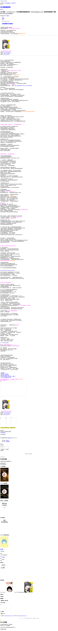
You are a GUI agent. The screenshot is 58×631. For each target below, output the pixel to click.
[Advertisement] (15, 37)
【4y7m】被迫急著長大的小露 (6, 377)
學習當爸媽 (8, 441)
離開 (5, 629)
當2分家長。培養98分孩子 (5, 375)
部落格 (3, 18)
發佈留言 (2, 450)
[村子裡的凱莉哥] (3, 426)
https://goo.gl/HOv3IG (7, 53)
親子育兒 (7, 440)
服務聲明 (37, 618)
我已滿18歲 (2, 629)
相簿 (3, 17)
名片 (3, 19)
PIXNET (22, 618)
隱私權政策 (34, 618)
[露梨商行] (13, 426)
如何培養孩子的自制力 (7, 23)
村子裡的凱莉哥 (5, 7)
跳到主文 (1, 9)
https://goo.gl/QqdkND (7, 52)
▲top (1, 443)
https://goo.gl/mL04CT (6, 54)
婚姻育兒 (7, 15)
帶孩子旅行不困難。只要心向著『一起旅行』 (8, 376)
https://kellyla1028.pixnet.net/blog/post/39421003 (7, 270)
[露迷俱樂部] (8, 426)
